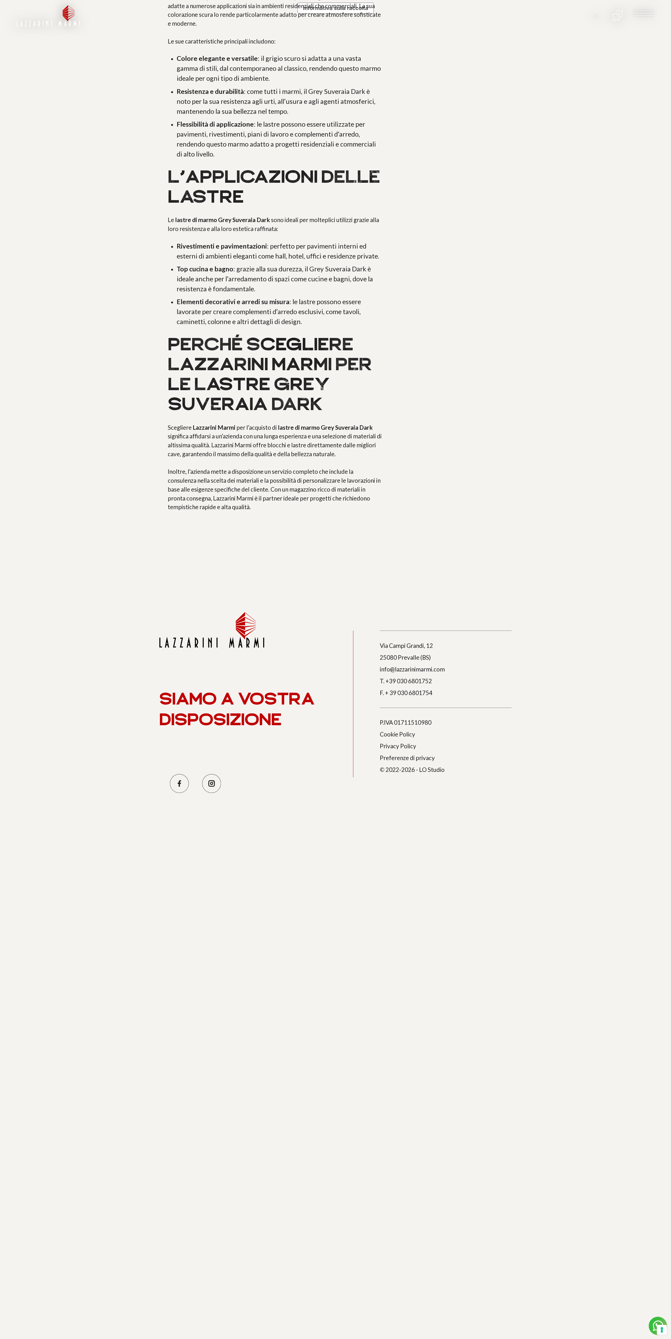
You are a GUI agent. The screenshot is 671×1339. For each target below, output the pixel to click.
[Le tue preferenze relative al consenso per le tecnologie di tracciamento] (662, 1330)
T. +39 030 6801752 (406, 681)
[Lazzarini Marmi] (48, 15)
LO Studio (432, 769)
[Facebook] (179, 783)
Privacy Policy (398, 746)
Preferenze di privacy (407, 757)
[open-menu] (643, 13)
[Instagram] (211, 783)
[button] (596, 16)
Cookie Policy (397, 734)
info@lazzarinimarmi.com (412, 669)
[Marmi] (617, 16)
